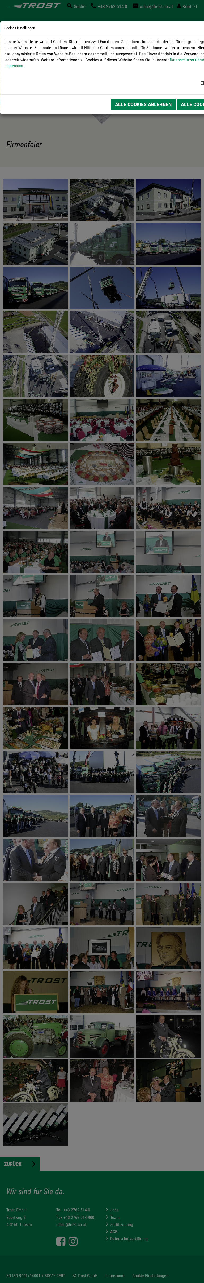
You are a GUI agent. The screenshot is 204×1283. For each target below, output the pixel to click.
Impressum (13, 65)
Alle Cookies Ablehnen (143, 104)
